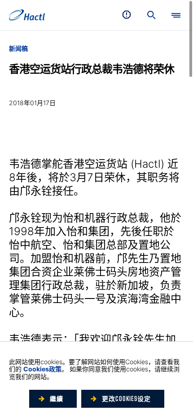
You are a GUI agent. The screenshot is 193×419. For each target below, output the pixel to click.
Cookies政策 (42, 369)
